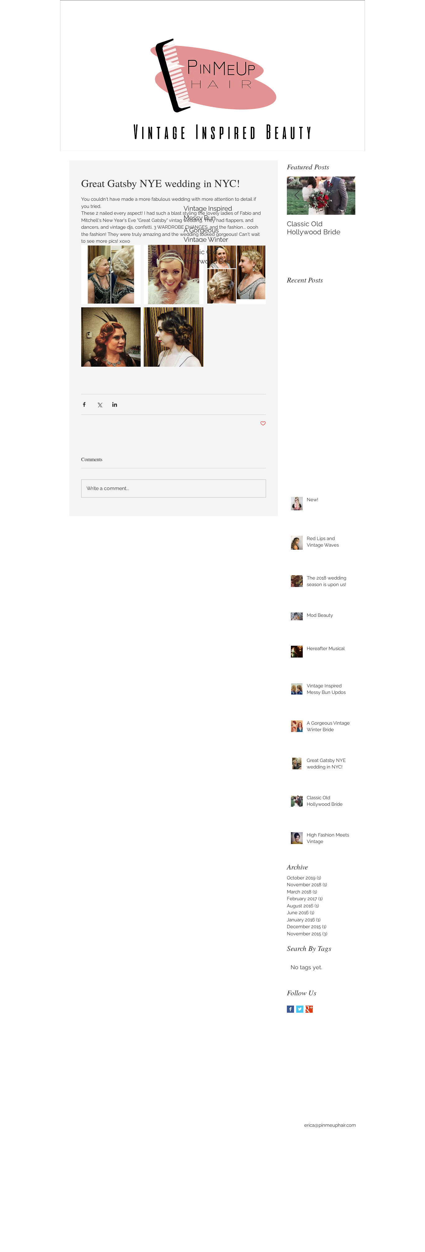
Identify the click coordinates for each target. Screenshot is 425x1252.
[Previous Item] (297, 195)
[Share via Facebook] (84, 404)
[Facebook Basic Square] (290, 1009)
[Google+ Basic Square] (309, 1009)
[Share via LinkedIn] (115, 404)
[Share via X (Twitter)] (99, 404)
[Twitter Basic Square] (299, 1009)
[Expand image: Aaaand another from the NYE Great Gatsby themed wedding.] (111, 337)
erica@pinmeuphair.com (330, 1125)
